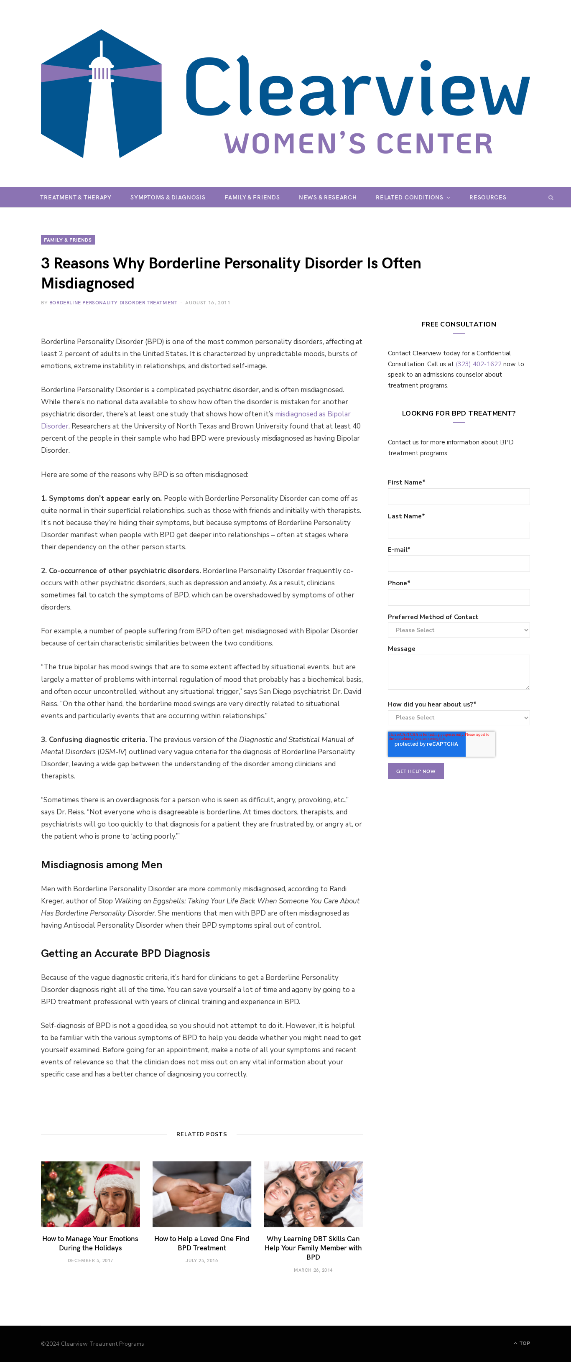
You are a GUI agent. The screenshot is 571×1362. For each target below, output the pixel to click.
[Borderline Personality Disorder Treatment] (285, 93)
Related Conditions (410, 197)
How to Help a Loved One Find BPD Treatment (202, 1242)
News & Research (328, 197)
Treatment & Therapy (75, 197)
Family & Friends (252, 197)
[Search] (551, 197)
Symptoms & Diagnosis (167, 197)
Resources (487, 197)
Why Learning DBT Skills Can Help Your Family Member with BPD (313, 1247)
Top (524, 1343)
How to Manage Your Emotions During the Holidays (90, 1242)
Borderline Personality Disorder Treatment (113, 302)
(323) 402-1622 (479, 364)
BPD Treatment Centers (278, 217)
